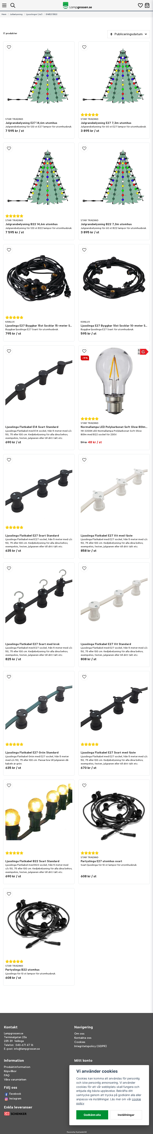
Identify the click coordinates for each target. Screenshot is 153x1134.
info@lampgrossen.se (27, 1048)
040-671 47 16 (24, 1045)
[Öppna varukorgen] (147, 5)
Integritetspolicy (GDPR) (90, 1046)
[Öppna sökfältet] (13, 5)
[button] (38, 47)
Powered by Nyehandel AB (76, 1132)
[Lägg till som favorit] (140, 5)
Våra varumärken (15, 1079)
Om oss (79, 1033)
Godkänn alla (92, 1114)
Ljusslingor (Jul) (34, 14)
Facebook (15, 1093)
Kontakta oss (82, 1038)
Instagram (15, 1098)
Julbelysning (16, 14)
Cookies (79, 1042)
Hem (4, 14)
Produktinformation (17, 1067)
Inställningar (126, 1114)
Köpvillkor (10, 1071)
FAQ (7, 1075)
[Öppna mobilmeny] (4, 5)
